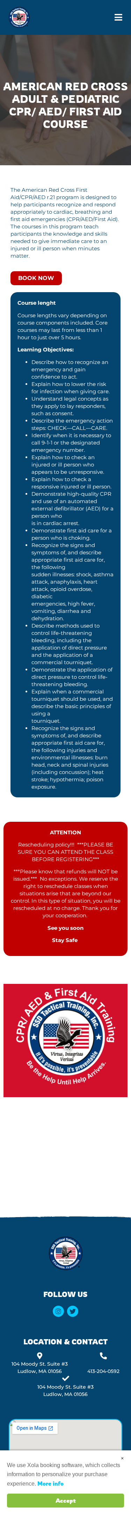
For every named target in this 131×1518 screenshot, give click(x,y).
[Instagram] (58, 1311)
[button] (118, 17)
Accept (66, 1500)
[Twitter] (72, 1311)
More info (50, 1483)
